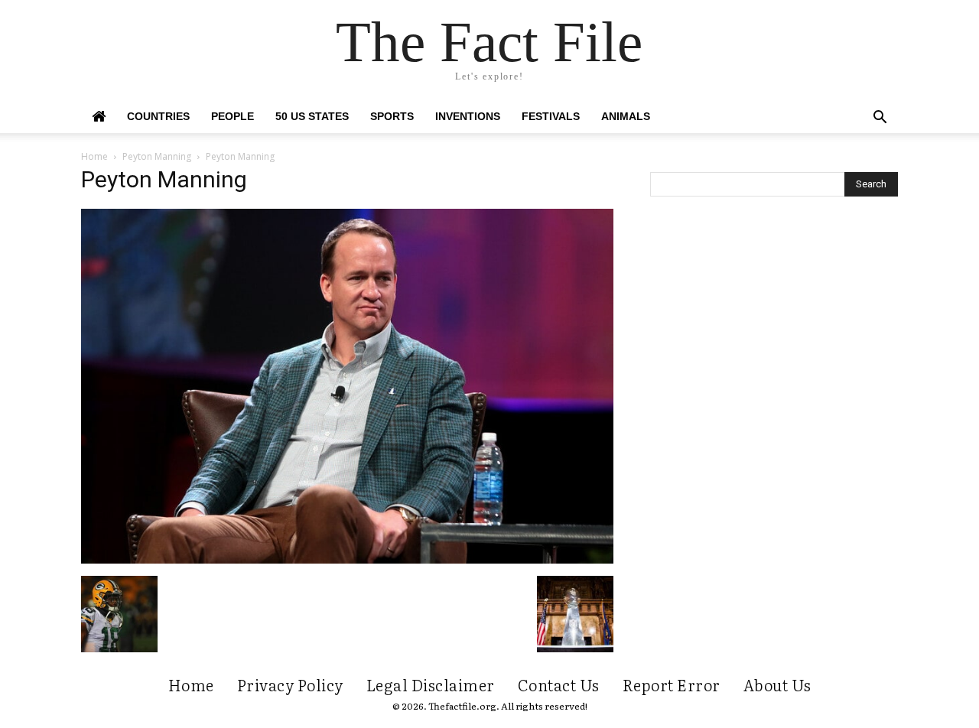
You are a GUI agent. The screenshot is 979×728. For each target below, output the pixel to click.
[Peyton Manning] (347, 560)
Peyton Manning (156, 156)
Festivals (551, 116)
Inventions (467, 116)
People (232, 116)
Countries (158, 116)
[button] (879, 119)
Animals (625, 116)
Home (94, 156)
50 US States (312, 116)
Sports (392, 116)
